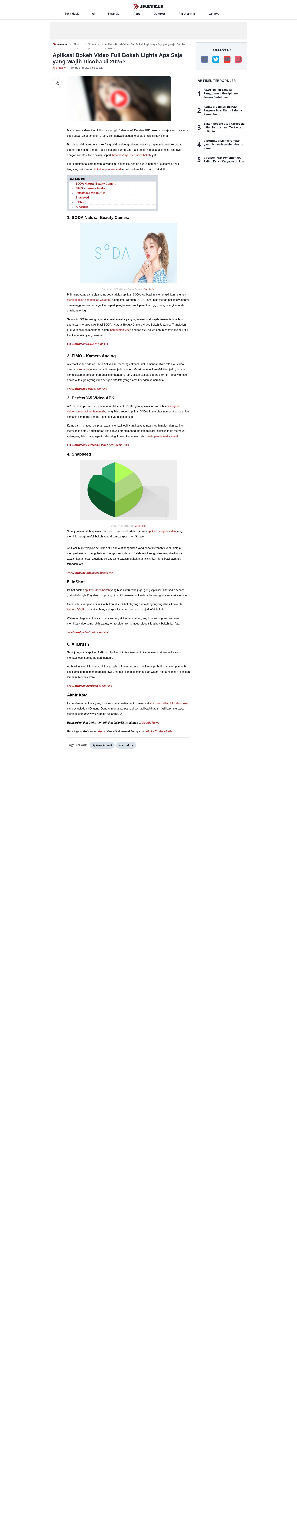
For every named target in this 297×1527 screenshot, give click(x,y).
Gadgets (160, 13)
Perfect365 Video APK (90, 193)
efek (84, 369)
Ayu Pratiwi (59, 67)
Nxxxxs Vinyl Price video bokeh (131, 155)
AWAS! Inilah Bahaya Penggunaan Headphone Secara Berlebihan (221, 93)
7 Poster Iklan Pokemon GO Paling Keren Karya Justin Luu (224, 159)
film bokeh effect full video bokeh (169, 703)
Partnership (187, 13)
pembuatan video (120, 329)
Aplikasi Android (102, 745)
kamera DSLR (75, 609)
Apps (137, 13)
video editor (126, 745)
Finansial (114, 13)
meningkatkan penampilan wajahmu (89, 299)
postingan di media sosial (162, 436)
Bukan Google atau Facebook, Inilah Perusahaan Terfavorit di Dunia (224, 127)
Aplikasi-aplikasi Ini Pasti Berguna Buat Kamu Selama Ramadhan (223, 110)
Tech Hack (71, 13)
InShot (80, 202)
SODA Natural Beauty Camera (96, 183)
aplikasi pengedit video (162, 531)
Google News (150, 722)
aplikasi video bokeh (97, 590)
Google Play (150, 289)
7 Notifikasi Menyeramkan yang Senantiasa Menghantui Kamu (224, 144)
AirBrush (82, 206)
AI (93, 13)
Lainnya (213, 13)
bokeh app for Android (107, 169)
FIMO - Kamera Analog (91, 188)
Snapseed (82, 197)
